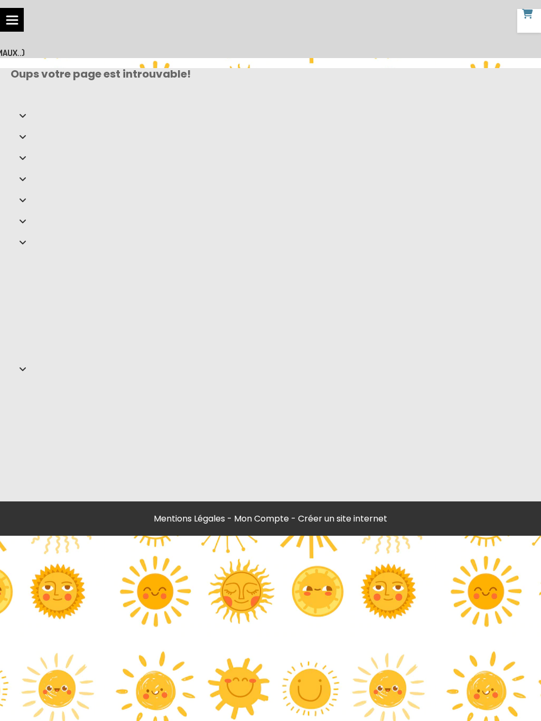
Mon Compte (261, 519)
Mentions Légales (189, 519)
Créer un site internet (342, 519)
